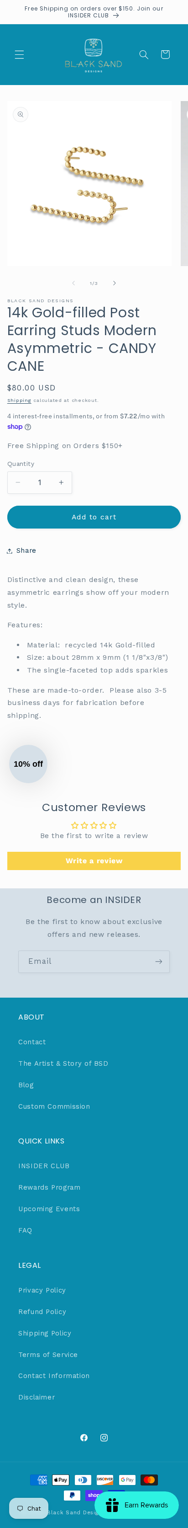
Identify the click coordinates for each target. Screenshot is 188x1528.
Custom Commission (54, 1106)
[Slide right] (114, 283)
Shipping (19, 400)
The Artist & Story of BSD (63, 1063)
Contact (32, 1042)
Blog (26, 1085)
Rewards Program (49, 1187)
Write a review (94, 860)
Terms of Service (48, 1355)
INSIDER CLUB (44, 1166)
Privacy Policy (42, 1290)
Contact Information (54, 1376)
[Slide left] (73, 283)
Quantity (20, 463)
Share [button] (26, 550)
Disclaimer (36, 1397)
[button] (19, 54)
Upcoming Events (49, 1209)
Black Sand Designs (76, 1512)
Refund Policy (42, 1312)
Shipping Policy (44, 1333)
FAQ (25, 1230)
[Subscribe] (158, 962)
